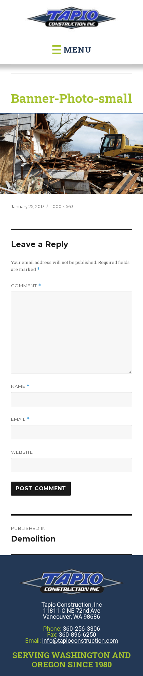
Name (20, 386)
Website (22, 452)
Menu (71, 49)
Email (20, 419)
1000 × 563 (62, 206)
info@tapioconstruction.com (80, 640)
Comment (26, 286)
